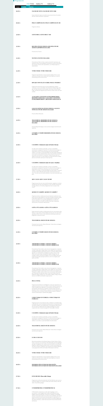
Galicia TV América (50, 4)
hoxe (18, 7)
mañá (24, 7)
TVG (28, 4)
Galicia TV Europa (39, 4)
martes (31, 7)
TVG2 (32, 4)
